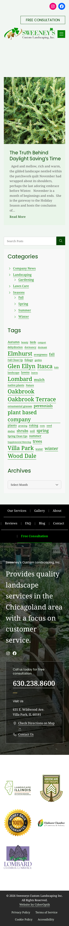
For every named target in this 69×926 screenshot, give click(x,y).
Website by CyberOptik (34, 904)
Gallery (39, 511)
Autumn (14, 342)
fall (52, 354)
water (39, 449)
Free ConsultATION (43, 20)
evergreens (40, 354)
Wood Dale (22, 455)
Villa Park (21, 448)
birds (33, 342)
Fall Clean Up (15, 360)
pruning (22, 425)
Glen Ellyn (21, 366)
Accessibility (46, 919)
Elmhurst (20, 353)
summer (35, 436)
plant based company (22, 416)
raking (33, 425)
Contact (58, 523)
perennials (43, 405)
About (57, 511)
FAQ (28, 523)
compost (42, 342)
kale (56, 367)
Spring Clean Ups (17, 436)
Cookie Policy (23, 919)
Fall (21, 297)
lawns (25, 372)
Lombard (20, 378)
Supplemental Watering (19, 442)
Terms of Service (46, 912)
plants (12, 425)
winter (51, 448)
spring (43, 430)
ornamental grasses (20, 406)
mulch (39, 379)
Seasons (19, 292)
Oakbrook (21, 391)
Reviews (11, 523)
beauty (24, 342)
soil (32, 431)
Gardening (26, 279)
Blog (42, 523)
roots (42, 425)
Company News (24, 268)
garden (38, 360)
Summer (24, 310)
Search (60, 241)
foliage (29, 360)
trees (37, 441)
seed (49, 425)
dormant (42, 347)
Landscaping (22, 275)
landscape (13, 372)
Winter (23, 316)
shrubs (22, 430)
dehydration (15, 347)
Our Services (16, 511)
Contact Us (26, 734)
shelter (11, 431)
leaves (34, 372)
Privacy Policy (21, 912)
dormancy (30, 347)
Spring (23, 304)
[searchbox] (30, 241)
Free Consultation (34, 536)
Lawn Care (21, 286)
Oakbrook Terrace (32, 399)
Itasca (45, 366)
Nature (30, 385)
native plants (16, 385)
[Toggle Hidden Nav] (61, 34)
